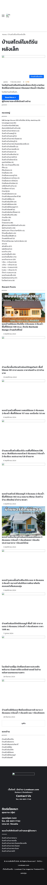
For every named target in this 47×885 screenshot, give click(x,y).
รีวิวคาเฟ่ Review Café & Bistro (13, 241)
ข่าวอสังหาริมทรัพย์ (8, 125)
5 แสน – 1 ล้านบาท (8, 270)
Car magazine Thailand (31, 869)
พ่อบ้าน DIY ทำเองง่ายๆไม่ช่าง (12, 230)
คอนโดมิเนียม (6, 162)
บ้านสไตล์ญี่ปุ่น (7, 199)
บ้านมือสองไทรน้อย (8, 183)
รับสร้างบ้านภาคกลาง (9, 131)
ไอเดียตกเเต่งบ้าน (8, 278)
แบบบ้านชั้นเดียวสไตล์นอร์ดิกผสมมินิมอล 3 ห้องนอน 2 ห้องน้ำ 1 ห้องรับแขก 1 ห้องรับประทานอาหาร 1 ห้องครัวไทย (22, 540)
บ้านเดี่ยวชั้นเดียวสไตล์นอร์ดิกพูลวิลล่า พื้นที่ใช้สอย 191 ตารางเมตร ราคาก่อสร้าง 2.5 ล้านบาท (23, 370)
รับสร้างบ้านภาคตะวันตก (10, 848)
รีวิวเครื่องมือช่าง (8, 233)
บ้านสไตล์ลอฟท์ (7, 209)
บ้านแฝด (5, 220)
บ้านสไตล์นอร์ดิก (8, 201)
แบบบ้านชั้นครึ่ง (7, 254)
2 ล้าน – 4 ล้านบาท (8, 264)
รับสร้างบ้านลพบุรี (8, 133)
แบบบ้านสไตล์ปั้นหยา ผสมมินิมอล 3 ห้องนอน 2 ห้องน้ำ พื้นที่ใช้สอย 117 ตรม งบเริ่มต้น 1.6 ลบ (23, 412)
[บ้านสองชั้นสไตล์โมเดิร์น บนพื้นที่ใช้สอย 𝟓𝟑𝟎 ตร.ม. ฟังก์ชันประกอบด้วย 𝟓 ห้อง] (23, 434)
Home (4, 34)
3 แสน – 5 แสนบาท (8, 267)
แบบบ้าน (5, 251)
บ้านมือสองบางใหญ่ (9, 180)
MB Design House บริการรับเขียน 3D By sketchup (20, 120)
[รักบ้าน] (8, 16)
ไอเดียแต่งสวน (7, 280)
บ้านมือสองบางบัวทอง (9, 178)
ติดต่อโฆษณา (27, 792)
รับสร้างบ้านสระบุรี (8, 136)
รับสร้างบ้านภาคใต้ (8, 157)
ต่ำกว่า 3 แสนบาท (8, 272)
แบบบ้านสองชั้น (7, 275)
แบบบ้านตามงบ (7, 259)
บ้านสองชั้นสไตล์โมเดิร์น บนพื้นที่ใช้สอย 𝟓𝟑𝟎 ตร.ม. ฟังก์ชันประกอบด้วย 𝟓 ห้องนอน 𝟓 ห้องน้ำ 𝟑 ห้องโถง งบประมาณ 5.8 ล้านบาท (23, 453)
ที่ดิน (3, 167)
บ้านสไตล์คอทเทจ (8, 194)
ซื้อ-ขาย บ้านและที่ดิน (9, 165)
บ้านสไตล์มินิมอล (8, 204)
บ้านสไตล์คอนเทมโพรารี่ (10, 196)
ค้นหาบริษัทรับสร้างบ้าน (10, 128)
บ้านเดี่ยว (5, 217)
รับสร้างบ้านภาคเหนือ (9, 149)
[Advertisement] (26, 13)
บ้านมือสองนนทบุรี (8, 175)
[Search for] (44, 16)
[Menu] (3, 16)
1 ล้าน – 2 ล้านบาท (8, 262)
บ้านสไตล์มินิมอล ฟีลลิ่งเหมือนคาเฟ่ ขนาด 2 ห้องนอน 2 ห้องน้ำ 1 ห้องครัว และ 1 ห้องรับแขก (23, 711)
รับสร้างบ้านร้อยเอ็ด (9, 146)
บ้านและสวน (6, 222)
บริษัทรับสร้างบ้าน (8, 186)
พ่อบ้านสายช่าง (7, 228)
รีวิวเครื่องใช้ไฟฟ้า (8, 236)
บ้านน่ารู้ (4, 191)
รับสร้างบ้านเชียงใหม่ (9, 154)
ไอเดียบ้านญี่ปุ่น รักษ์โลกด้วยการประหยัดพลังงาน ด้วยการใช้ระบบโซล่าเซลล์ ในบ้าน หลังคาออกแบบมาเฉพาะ (21, 669)
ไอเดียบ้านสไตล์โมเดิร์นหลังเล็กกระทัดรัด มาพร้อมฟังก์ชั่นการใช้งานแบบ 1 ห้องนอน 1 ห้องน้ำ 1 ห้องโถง (23, 86)
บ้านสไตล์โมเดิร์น (8, 215)
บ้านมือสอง (6, 173)
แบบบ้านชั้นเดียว (7, 257)
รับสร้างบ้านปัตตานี (8, 159)
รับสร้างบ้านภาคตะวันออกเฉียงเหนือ (14, 144)
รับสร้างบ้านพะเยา (8, 152)
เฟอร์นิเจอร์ (6, 249)
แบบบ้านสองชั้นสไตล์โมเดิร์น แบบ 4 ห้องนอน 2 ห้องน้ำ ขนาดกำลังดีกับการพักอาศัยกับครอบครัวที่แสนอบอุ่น (23, 583)
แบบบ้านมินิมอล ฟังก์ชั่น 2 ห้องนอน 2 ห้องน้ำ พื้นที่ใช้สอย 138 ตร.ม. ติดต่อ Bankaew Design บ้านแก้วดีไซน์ (22, 327)
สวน (3, 243)
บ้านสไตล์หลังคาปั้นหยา (10, 212)
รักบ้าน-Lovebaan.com (28, 789)
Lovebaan (18, 869)
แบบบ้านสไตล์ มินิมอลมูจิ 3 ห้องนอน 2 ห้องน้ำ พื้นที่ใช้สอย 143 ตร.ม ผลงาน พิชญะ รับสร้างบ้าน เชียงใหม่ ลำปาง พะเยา (23, 496)
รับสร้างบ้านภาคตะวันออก (11, 138)
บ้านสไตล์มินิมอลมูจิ (9, 207)
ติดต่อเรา (18, 792)
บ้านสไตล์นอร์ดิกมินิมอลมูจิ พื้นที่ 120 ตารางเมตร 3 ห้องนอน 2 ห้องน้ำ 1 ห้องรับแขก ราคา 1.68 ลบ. (22, 626)
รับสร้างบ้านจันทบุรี (8, 141)
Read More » (10, 97)
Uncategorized (7, 123)
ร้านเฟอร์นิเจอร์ (7, 238)
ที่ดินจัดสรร (6, 170)
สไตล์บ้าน (5, 246)
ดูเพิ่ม (24, 723)
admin (5, 82)
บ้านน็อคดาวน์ (6, 188)
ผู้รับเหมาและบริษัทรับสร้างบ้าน (12, 225)
